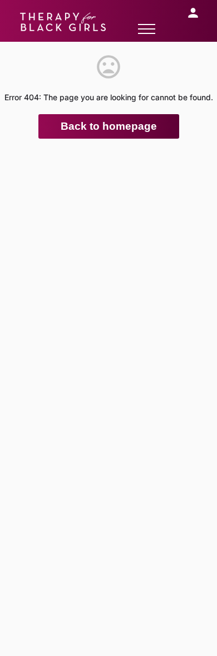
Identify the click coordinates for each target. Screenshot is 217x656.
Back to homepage (109, 126)
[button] (146, 28)
